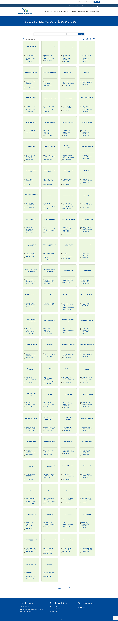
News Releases (38, 587)
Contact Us (73, 587)
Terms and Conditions (56, 609)
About (65, 6)
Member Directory (93, 6)
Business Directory (29, 587)
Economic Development (62, 11)
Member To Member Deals (57, 587)
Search (97, 2)
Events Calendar (46, 587)
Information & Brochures (83, 587)
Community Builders (74, 6)
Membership (47, 11)
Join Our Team (54, 611)
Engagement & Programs (80, 11)
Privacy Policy (53, 606)
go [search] (81, 34)
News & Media (94, 11)
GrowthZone (74, 619)
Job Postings (67, 587)
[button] (23, 39)
